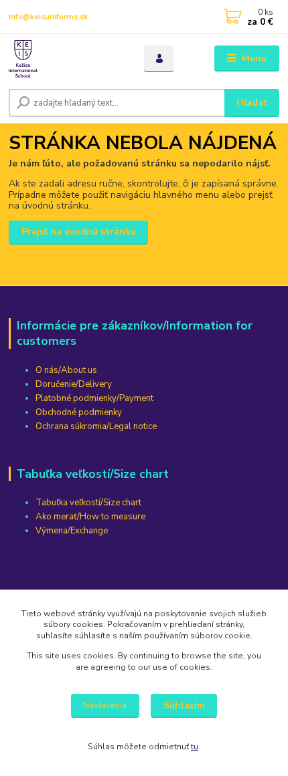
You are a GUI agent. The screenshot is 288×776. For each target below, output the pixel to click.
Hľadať (251, 102)
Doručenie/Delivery (73, 384)
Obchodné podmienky (78, 412)
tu (194, 746)
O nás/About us (66, 370)
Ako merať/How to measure (90, 517)
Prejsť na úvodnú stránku (78, 231)
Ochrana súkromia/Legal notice (96, 426)
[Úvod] (65, 59)
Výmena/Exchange (71, 531)
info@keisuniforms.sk (48, 17)
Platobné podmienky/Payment (94, 398)
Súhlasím (184, 705)
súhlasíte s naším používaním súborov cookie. (163, 635)
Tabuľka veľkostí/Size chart (88, 503)
